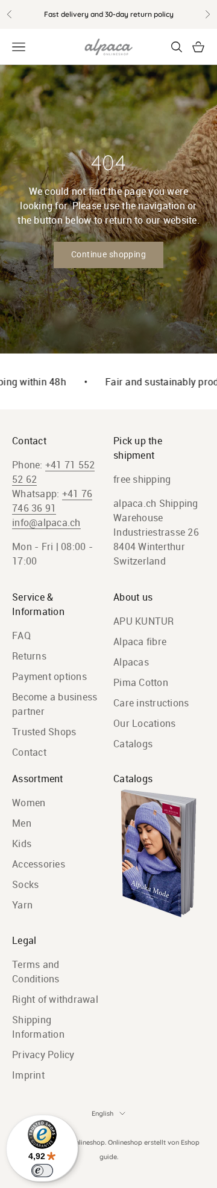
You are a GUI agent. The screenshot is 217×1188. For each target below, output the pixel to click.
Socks (25, 884)
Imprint (28, 1075)
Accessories (38, 864)
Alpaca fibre (139, 641)
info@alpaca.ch (46, 522)
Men (21, 823)
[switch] (42, 1170)
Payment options (49, 676)
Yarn (22, 904)
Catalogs (133, 743)
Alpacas (131, 662)
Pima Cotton (140, 682)
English (102, 1113)
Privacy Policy (43, 1054)
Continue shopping (108, 254)
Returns (29, 656)
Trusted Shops (44, 731)
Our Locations (144, 723)
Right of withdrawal (55, 999)
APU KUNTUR (143, 621)
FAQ (21, 635)
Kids (21, 843)
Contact (29, 752)
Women (28, 802)
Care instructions (151, 702)
